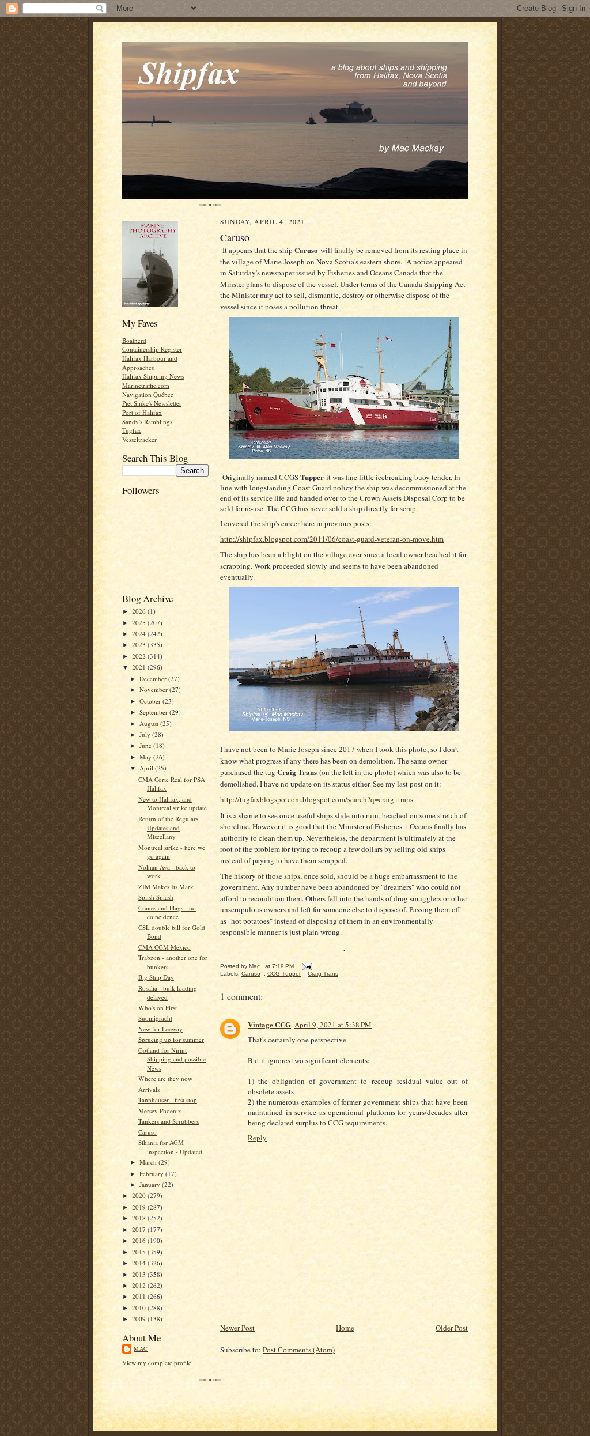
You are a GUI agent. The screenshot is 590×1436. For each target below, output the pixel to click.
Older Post (452, 1327)
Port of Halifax (142, 412)
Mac (141, 1348)
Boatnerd (134, 340)
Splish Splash (155, 897)
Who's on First (157, 1007)
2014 (140, 1263)
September (154, 712)
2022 (140, 656)
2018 (140, 1218)
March (148, 1162)
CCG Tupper (284, 973)
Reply (257, 1137)
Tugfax (131, 430)
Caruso (147, 1132)
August (149, 723)
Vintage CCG (269, 1024)
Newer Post (237, 1327)
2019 (140, 1207)
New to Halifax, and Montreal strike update (172, 804)
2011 (140, 1296)
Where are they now (165, 1078)
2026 (140, 611)
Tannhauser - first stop (167, 1099)
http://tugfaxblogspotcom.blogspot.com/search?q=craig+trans (316, 799)
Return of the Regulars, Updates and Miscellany (169, 827)
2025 (140, 622)
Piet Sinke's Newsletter (151, 403)
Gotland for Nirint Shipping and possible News (172, 1059)
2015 (140, 1252)
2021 (140, 667)
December (153, 678)
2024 (140, 633)
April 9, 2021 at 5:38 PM (333, 1024)
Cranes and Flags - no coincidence (167, 912)
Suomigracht (155, 1018)
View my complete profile (156, 1362)
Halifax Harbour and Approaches (149, 363)
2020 (140, 1195)
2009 (140, 1318)
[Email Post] (306, 966)
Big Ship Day (156, 977)
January (150, 1184)
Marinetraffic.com (145, 385)
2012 (140, 1285)
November (154, 689)
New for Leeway (160, 1029)
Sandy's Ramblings (147, 421)
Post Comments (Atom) (299, 1349)
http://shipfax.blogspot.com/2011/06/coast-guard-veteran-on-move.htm (332, 539)
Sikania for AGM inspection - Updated (170, 1147)
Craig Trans (323, 973)
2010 (140, 1307)
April (147, 768)
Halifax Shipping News (153, 376)
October (150, 701)
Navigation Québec (147, 394)
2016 (140, 1240)
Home (345, 1327)
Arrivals (149, 1089)
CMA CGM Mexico (164, 947)
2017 (140, 1229)
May (146, 757)
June (146, 745)
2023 (140, 644)
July (145, 734)
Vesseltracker (139, 439)
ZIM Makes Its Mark (166, 886)
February (152, 1173)
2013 (140, 1274)
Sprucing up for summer (171, 1039)
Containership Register (152, 349)
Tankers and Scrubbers (168, 1121)
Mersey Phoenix (159, 1110)
